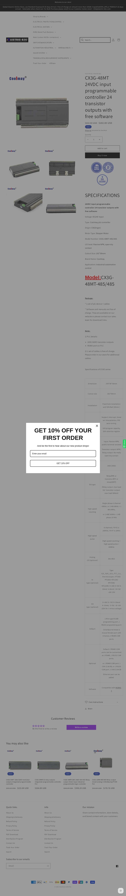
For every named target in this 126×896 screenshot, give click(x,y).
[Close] (97, 426)
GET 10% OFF (63, 463)
